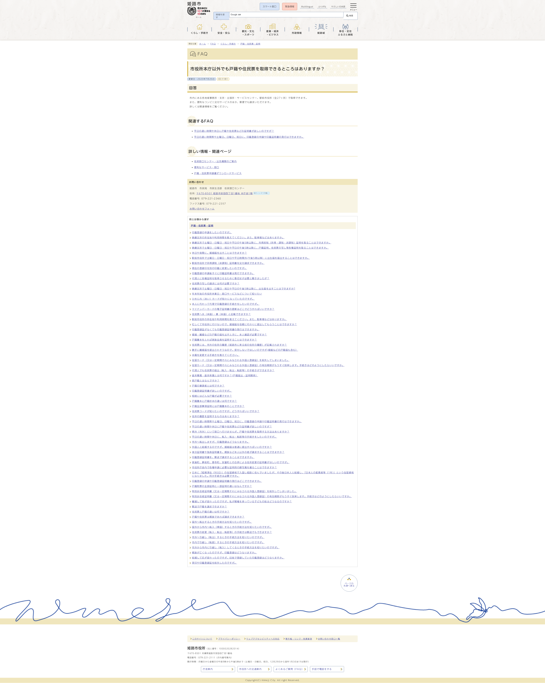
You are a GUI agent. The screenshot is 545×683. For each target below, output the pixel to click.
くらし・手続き (228, 44)
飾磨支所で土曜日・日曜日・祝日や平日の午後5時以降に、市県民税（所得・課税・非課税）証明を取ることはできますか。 (261, 243)
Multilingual (307, 7)
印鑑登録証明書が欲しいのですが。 (212, 391)
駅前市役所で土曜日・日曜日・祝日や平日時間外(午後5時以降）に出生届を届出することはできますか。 (251, 258)
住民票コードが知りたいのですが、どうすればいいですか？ (225, 411)
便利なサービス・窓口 (206, 167)
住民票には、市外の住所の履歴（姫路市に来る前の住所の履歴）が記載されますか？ (239, 345)
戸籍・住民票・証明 (250, 44)
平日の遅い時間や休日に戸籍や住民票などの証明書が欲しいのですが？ (234, 131)
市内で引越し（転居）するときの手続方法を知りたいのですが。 (228, 542)
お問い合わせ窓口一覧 (329, 639)
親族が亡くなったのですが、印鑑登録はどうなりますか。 (224, 552)
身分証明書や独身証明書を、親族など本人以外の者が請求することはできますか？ (238, 452)
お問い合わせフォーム (202, 209)
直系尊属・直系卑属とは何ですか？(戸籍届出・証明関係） (225, 375)
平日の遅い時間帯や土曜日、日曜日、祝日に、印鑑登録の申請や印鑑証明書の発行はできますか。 (249, 137)
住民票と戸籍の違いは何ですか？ (210, 512)
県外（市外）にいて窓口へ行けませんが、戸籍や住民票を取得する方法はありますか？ (240, 432)
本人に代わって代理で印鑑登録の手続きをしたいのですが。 (225, 304)
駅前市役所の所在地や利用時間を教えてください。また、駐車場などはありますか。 (239, 319)
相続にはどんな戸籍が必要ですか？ (212, 396)
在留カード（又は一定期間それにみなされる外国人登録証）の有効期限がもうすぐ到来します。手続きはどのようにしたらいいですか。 (268, 365)
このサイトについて (202, 639)
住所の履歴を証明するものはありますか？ (215, 416)
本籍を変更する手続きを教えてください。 (215, 355)
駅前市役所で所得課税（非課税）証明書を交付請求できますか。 (228, 263)
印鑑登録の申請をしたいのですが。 (212, 232)
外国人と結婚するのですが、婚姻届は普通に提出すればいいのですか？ (232, 447)
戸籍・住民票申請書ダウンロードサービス (218, 173)
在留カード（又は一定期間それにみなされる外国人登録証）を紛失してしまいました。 (240, 360)
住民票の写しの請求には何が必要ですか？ (215, 283)
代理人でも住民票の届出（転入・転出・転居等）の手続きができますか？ (233, 370)
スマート (269, 6)
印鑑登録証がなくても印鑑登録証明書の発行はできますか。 (225, 329)
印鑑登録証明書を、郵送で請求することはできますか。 (223, 457)
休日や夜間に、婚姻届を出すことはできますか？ (219, 253)
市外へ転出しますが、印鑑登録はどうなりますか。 (221, 442)
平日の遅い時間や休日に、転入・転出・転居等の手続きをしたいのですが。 (234, 437)
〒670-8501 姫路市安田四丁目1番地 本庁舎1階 (232, 193)
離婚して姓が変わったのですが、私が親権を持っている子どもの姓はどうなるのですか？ (242, 501)
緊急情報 (289, 6)
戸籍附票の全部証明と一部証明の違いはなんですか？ (222, 486)
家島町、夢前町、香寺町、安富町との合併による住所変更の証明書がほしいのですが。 (240, 462)
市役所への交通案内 (250, 669)
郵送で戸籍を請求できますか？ (209, 506)
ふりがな (322, 7)
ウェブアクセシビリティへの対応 (262, 639)
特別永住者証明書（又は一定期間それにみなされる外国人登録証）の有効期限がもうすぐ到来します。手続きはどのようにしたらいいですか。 (272, 496)
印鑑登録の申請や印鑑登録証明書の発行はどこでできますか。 (227, 481)
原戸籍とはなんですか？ (206, 380)
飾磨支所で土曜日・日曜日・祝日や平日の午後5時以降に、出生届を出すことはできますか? (243, 289)
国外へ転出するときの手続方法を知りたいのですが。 (222, 522)
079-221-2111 (206, 657)
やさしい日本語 (338, 7)
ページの (349, 585)
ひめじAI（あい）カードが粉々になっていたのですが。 (223, 299)
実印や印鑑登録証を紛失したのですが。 (214, 563)
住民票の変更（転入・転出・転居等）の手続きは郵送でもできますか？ (232, 532)
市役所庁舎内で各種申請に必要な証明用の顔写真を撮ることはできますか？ (234, 467)
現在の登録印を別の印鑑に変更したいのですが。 (219, 268)
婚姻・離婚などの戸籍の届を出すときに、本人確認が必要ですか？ (229, 334)
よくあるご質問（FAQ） (289, 669)
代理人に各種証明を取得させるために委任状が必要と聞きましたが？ (231, 278)
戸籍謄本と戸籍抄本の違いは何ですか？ (214, 401)
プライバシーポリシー (229, 639)
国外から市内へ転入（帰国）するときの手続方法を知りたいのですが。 (232, 527)
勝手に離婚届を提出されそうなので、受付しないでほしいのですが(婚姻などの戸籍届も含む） (245, 350)
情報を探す (220, 16)
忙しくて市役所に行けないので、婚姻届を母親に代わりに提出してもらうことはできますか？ (244, 324)
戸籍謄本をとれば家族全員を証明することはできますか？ (224, 340)
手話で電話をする (322, 669)
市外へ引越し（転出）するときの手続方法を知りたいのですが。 (228, 537)
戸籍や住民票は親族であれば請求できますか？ (218, 517)
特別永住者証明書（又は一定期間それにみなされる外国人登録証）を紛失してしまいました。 (244, 491)
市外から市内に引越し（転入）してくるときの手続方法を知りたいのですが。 (235, 547)
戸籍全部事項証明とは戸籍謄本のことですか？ (218, 406)
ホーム (202, 44)
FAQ (213, 44)
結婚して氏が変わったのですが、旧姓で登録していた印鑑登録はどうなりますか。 (238, 558)
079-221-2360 (211, 198)
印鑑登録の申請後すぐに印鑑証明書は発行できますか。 (223, 273)
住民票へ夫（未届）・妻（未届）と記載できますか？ (221, 314)
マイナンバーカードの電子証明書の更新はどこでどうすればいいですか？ (233, 309)
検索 (351, 16)
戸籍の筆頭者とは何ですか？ (208, 386)
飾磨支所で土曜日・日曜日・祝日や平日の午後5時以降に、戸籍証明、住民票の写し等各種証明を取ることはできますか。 (260, 248)
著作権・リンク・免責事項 (298, 639)
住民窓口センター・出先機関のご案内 (215, 161)
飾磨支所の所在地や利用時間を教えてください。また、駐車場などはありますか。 (238, 237)
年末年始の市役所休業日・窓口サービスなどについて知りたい (227, 294)
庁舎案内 (208, 669)
